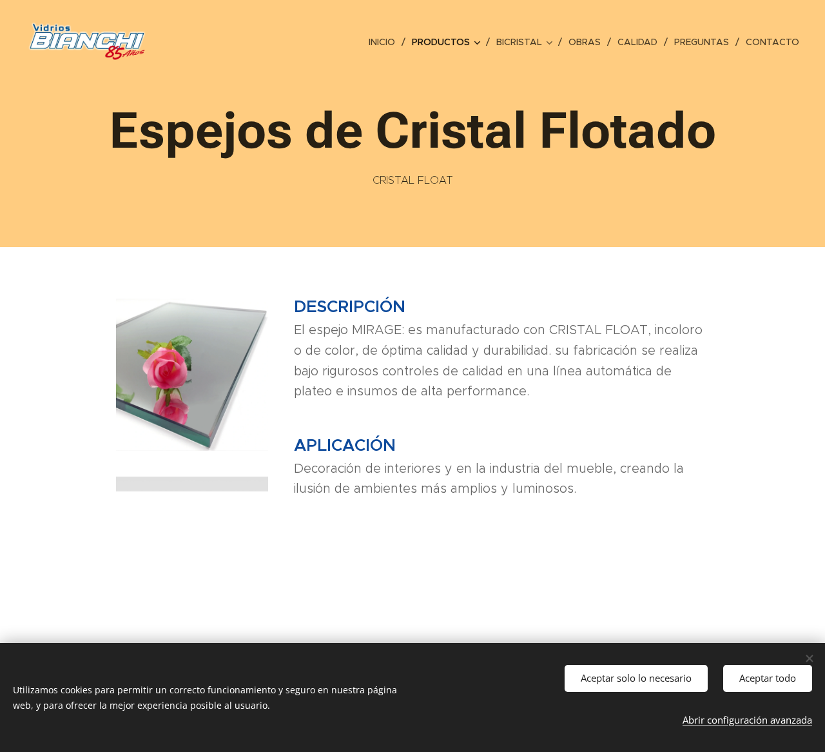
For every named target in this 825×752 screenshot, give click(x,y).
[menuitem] (385, 42)
